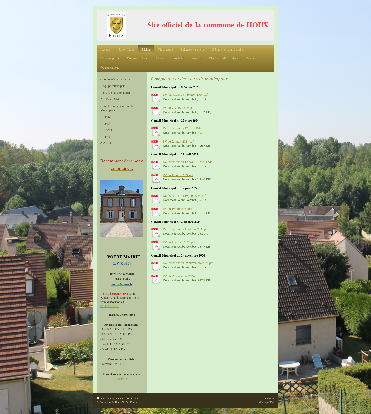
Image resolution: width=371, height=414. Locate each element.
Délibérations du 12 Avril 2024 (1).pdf (187, 162)
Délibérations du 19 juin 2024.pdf (184, 195)
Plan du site (131, 398)
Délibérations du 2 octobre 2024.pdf (185, 229)
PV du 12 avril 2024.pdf (178, 175)
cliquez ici (122, 379)
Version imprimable (111, 398)
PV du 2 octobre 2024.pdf (179, 242)
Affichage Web (266, 402)
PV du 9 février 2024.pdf (179, 108)
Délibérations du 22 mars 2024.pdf (185, 128)
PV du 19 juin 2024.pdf (177, 208)
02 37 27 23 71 (109, 306)
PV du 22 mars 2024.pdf (178, 141)
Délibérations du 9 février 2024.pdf (185, 94)
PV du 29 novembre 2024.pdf (181, 276)
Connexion (268, 398)
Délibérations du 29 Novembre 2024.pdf (188, 263)
